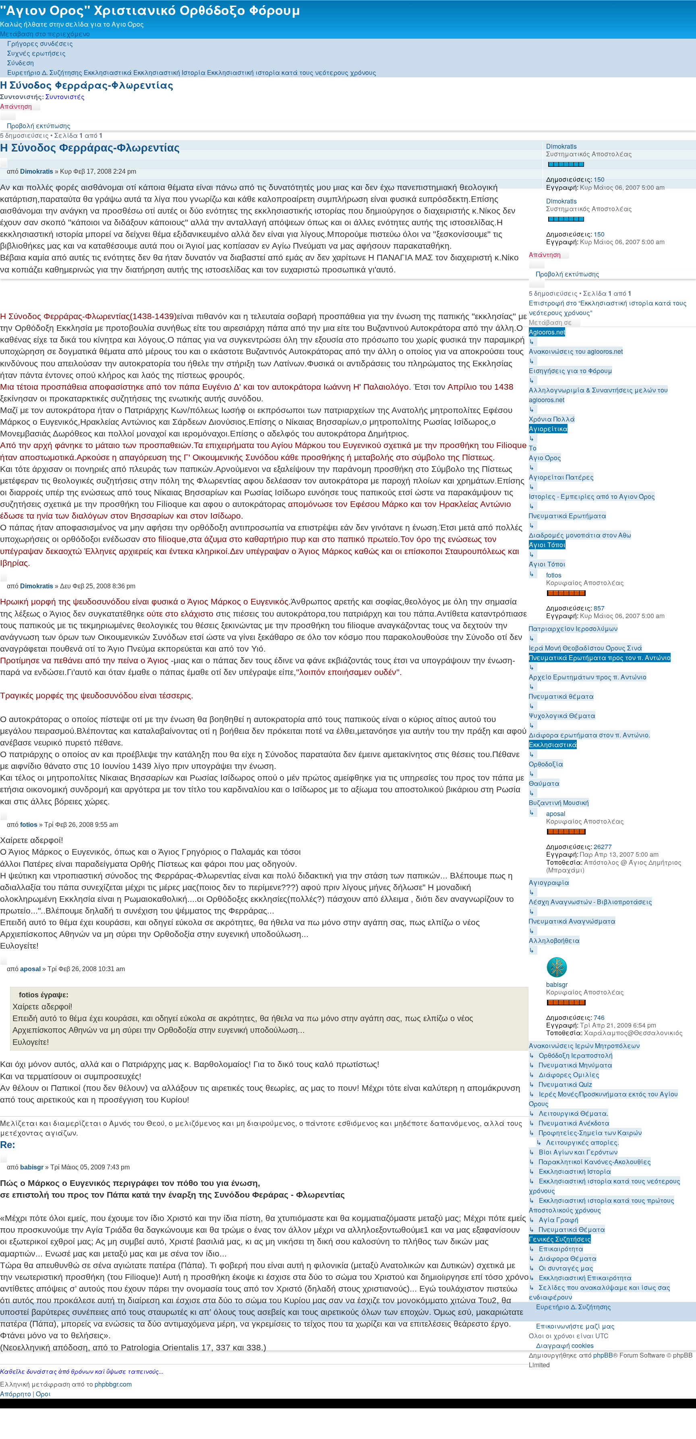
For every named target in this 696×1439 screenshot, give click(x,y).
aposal (556, 813)
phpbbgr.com (113, 1384)
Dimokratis (561, 146)
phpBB (603, 1355)
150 (599, 179)
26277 (603, 846)
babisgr (557, 984)
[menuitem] (33, 53)
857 (599, 608)
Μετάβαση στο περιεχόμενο (45, 33)
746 (599, 1017)
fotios (553, 574)
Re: (7, 1144)
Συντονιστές (65, 96)
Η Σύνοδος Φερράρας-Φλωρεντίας (87, 84)
